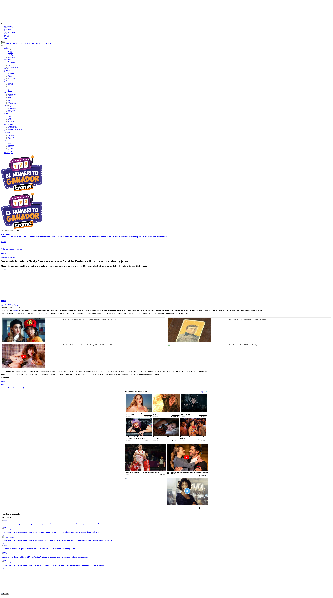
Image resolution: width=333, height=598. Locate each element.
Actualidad (7, 50)
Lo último (7, 48)
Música (10, 64)
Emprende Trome (9, 124)
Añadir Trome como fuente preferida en (11, 249)
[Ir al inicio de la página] (5, 594)
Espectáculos (7, 59)
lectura (3, 381)
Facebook (10, 83)
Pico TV (6, 37)
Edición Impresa (8, 153)
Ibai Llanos (7, 30)
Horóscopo (7, 70)
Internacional (11, 57)
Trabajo (10, 119)
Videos (6, 142)
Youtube (10, 87)
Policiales (10, 53)
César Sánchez (8, 29)
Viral (5, 81)
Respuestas (7, 80)
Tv (8, 61)
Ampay (10, 76)
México (10, 111)
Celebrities (10, 148)
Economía (10, 56)
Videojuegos (11, 135)
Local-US (10, 95)
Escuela (10, 115)
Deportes (6, 68)
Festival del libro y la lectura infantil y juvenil (14, 388)
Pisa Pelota (7, 35)
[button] (19, 230)
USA (5, 92)
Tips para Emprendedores (15, 129)
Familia (6, 113)
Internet (10, 134)
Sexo (9, 122)
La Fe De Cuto (12, 103)
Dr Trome (10, 150)
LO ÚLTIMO (8, 26)
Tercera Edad (11, 121)
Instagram (10, 84)
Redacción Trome (20, 306)
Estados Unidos (12, 108)
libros (2, 384)
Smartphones (11, 137)
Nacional (10, 54)
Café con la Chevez (9, 32)
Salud (9, 116)
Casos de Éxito (12, 126)
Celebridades (11, 62)
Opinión (6, 72)
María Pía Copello (9, 27)
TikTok (10, 89)
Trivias (6, 140)
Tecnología (7, 132)
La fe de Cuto (8, 34)
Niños (9, 118)
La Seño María (12, 78)
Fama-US (10, 97)
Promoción (7, 130)
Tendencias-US (12, 94)
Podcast (6, 38)
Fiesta (9, 100)
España (10, 107)
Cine (9, 65)
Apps (9, 138)
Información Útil (12, 127)
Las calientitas (11, 102)
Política (10, 51)
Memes (10, 91)
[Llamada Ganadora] (22, 191)
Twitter (10, 86)
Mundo (6, 105)
